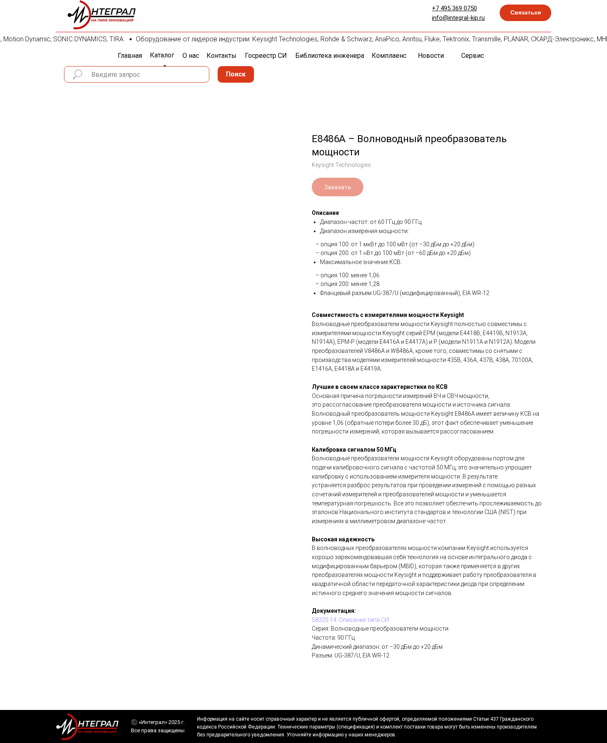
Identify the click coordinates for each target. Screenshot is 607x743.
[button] (525, 13)
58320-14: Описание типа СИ (350, 620)
